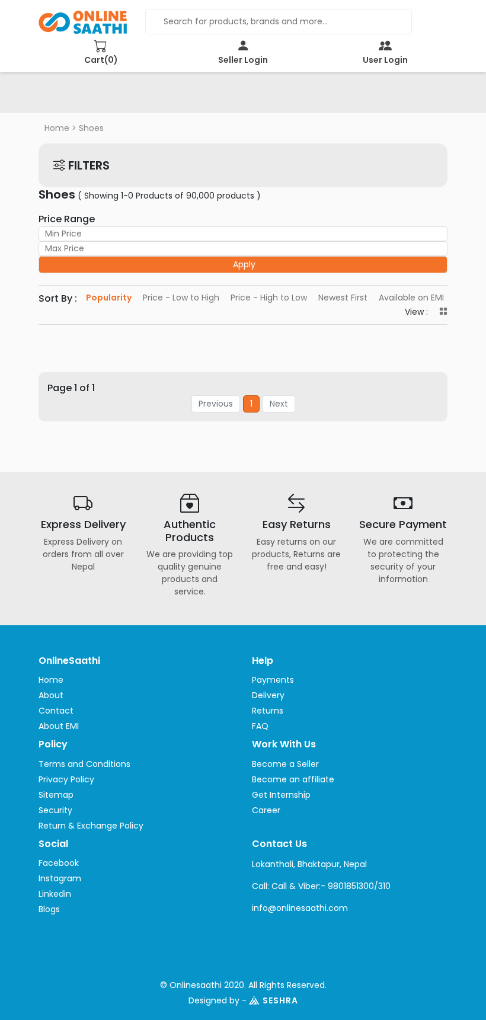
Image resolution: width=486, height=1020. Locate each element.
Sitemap (56, 795)
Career (266, 810)
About (51, 695)
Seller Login (243, 60)
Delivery (268, 695)
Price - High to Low (269, 297)
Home (56, 128)
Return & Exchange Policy (91, 826)
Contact (56, 711)
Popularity (109, 297)
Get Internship (281, 795)
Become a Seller (285, 764)
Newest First (342, 297)
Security (55, 810)
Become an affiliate (293, 779)
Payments (273, 680)
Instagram (60, 878)
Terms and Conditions (84, 764)
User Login (385, 60)
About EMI (59, 726)
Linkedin (55, 894)
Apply (244, 264)
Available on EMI (411, 297)
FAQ (260, 726)
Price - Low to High (181, 297)
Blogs (49, 909)
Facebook (59, 863)
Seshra (280, 1000)
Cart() (101, 60)
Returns (267, 711)
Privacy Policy (66, 779)
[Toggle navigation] (64, 96)
